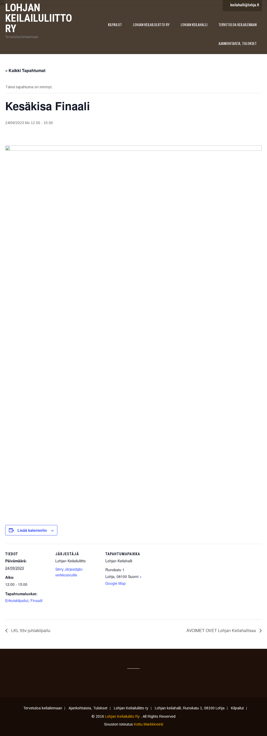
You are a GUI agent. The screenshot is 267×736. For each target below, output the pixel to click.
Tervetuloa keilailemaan (238, 24)
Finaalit (37, 600)
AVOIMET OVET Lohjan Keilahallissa (221, 630)
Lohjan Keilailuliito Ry (123, 716)
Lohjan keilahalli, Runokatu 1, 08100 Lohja (189, 708)
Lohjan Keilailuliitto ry (151, 24)
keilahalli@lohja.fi (244, 5)
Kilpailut (115, 24)
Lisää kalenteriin (32, 530)
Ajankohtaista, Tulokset (238, 43)
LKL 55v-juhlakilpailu (30, 630)
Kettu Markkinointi (148, 724)
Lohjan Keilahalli (194, 24)
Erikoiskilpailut (16, 600)
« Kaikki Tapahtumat (25, 70)
